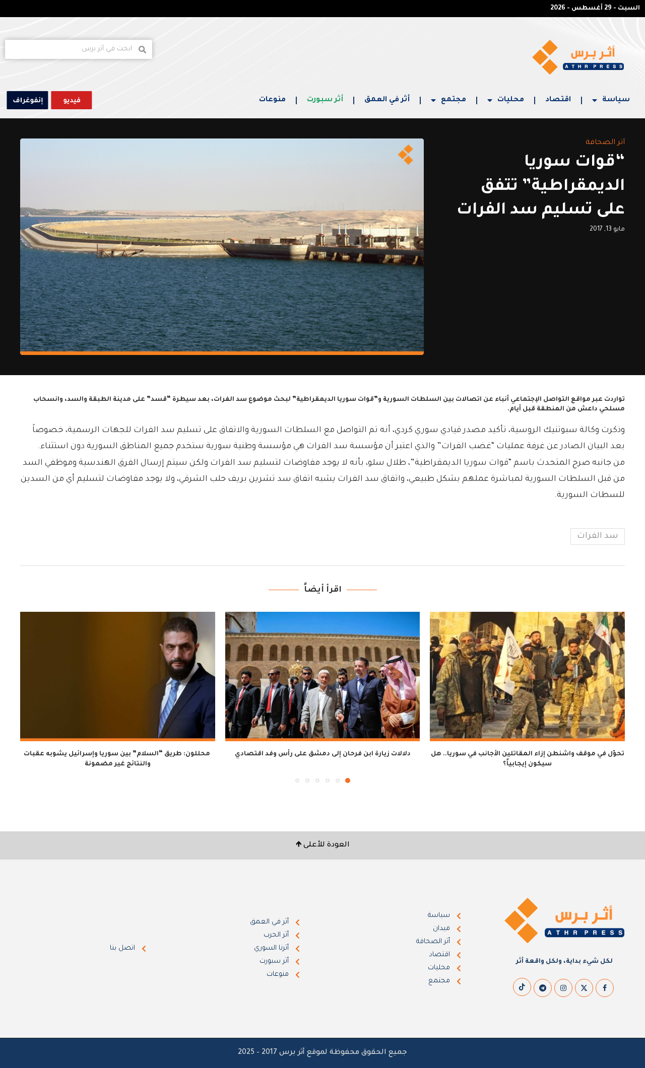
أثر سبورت (325, 100)
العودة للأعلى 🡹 (323, 845)
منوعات (272, 100)
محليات (510, 100)
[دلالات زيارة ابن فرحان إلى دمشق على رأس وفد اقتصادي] (322, 677)
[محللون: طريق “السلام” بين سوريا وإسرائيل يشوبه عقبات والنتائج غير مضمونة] (117, 677)
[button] (33, 696)
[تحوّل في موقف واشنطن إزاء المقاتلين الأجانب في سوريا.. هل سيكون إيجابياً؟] (527, 677)
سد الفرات (597, 536)
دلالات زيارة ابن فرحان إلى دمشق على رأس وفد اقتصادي (323, 754)
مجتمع (453, 100)
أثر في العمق (387, 100)
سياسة (616, 100)
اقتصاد (558, 100)
